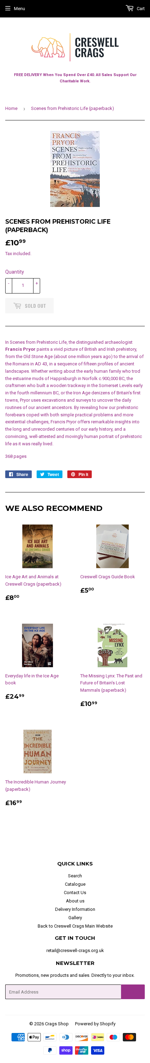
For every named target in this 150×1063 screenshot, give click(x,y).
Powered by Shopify (95, 1023)
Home (11, 108)
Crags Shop (57, 1023)
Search (75, 875)
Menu (19, 8)
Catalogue (75, 884)
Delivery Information (75, 909)
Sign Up (133, 992)
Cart (140, 8)
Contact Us (75, 892)
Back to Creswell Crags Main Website (75, 926)
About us (75, 901)
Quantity (14, 272)
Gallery (75, 917)
